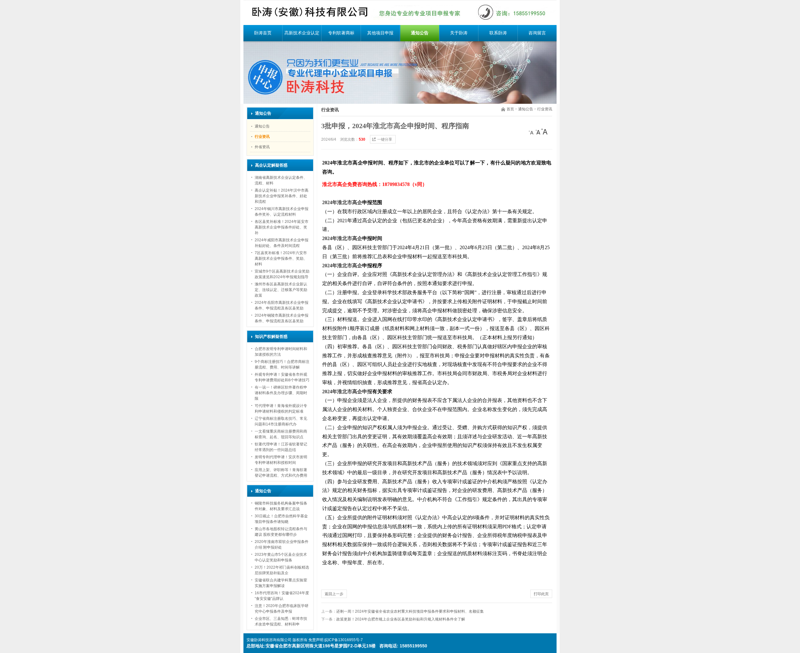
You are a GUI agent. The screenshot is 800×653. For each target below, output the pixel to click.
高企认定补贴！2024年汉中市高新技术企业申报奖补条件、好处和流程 (281, 196)
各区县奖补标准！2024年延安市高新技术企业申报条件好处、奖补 (281, 227)
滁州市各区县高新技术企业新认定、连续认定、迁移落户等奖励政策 (281, 290)
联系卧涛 (498, 33)
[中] (538, 131)
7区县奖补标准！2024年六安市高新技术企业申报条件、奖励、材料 (281, 258)
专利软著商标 (341, 33)
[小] (532, 131)
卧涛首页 (263, 33)
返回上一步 (334, 594)
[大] (544, 131)
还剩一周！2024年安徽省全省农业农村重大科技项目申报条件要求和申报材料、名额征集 (410, 611)
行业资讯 (544, 109)
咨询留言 (537, 33)
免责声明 (315, 640)
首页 (510, 109)
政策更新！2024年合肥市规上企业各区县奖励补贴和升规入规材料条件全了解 (400, 619)
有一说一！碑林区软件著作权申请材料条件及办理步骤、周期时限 (281, 393)
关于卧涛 (459, 33)
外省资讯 (262, 147)
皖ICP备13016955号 (341, 640)
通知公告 (419, 33)
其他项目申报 (380, 33)
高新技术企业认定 (301, 33)
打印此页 (541, 594)
